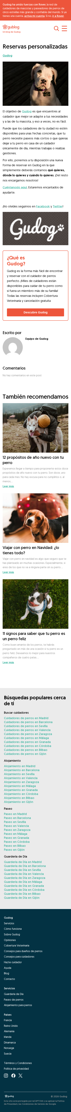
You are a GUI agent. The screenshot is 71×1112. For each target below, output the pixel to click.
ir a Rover (58, 16)
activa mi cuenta (34, 16)
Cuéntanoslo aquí (15, 187)
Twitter (58, 206)
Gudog (27, 111)
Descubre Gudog (36, 312)
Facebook (43, 206)
